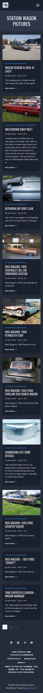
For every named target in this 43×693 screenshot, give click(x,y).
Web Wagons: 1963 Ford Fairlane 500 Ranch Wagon (21, 392)
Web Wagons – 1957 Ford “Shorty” (19, 561)
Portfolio (14, 659)
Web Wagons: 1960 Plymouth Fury (16, 334)
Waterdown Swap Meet (19, 129)
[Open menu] (37, 5)
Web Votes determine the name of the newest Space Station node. (21, 669)
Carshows (20, 125)
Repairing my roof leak (19, 208)
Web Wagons (21, 262)
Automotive (10, 63)
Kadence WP (31, 688)
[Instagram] (18, 642)
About (21, 662)
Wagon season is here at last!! (20, 69)
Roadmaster (21, 63)
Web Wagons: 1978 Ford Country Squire (19, 525)
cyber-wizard (11, 76)
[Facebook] (11, 642)
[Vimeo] (25, 642)
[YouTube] (31, 642)
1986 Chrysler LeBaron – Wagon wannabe (20, 594)
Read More (11, 88)
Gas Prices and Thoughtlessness (21, 653)
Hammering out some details (18, 454)
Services (30, 659)
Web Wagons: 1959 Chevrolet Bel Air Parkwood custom (16, 270)
